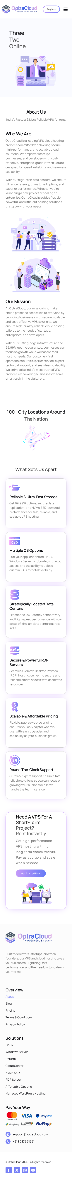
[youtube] (33, 1170)
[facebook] (9, 1170)
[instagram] (25, 1170)
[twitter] (17, 1170)
